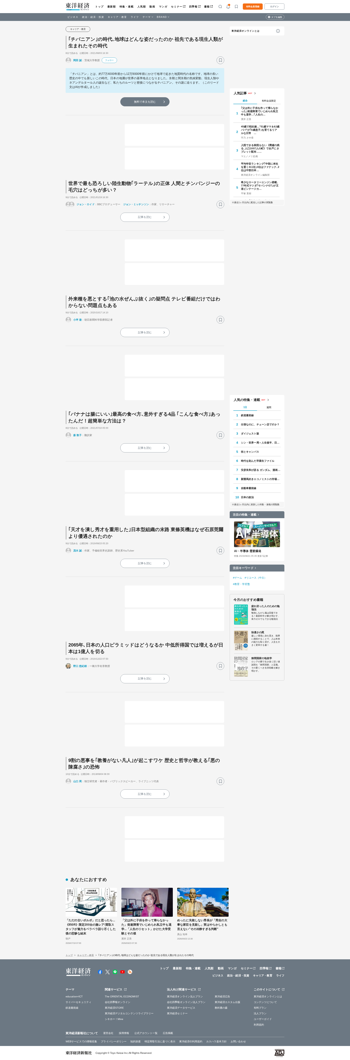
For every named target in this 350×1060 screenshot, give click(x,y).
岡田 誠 (77, 60)
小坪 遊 (77, 319)
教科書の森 (221, 1007)
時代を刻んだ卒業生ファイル (257, 460)
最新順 (111, 6)
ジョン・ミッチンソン (136, 204)
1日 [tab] (245, 407)
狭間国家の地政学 (261, 658)
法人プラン (260, 1013)
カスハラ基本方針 (216, 1041)
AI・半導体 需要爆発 (247, 551)
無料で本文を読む (145, 101)
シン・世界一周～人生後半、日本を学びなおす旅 (261, 442)
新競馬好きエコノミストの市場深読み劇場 (261, 479)
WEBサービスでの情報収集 (81, 1041)
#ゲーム (237, 577)
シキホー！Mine (114, 1019)
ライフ (135, 17)
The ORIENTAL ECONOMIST (122, 996)
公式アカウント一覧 (146, 1033)
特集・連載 (127, 6)
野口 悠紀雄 (80, 666)
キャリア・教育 (117, 17)
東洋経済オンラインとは (246, 30)
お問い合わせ (238, 1041)
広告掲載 (168, 1033)
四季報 (193, 6)
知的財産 (135, 1041)
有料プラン (260, 1007)
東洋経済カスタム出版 (227, 1002)
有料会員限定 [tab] (269, 100)
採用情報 (124, 1033)
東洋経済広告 (222, 996)
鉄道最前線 (247, 415)
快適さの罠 (257, 632)
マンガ (163, 6)
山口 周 (77, 781)
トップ (99, 6)
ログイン (274, 6)
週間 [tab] (269, 407)
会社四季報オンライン (118, 1002)
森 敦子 (77, 435)
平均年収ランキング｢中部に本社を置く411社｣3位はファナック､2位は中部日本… (260, 167)
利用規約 (259, 1024)
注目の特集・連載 (244, 514)
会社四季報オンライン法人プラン (186, 1002)
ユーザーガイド (263, 1019)
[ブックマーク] (220, 60)
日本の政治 (247, 497)
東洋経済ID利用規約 (190, 1041)
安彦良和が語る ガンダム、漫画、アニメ (261, 469)
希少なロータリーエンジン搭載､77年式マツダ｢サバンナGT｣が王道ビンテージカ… (260, 185)
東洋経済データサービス (181, 1007)
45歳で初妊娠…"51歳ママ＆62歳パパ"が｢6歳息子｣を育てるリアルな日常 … (260, 130)
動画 (152, 6)
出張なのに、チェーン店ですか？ (260, 424)
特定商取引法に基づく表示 (160, 1041)
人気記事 (240, 93)
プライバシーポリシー (114, 1041)
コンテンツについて (265, 1002)
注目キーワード (243, 568)
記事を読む (145, 216)
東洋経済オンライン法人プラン (185, 996)
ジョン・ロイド (86, 204)
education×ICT (74, 996)
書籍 (207, 6)
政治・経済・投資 (93, 17)
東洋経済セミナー (177, 1013)
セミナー (176, 6)
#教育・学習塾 (241, 584)
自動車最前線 (248, 488)
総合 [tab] (245, 100)
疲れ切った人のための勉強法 (265, 608)
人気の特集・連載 (247, 400)
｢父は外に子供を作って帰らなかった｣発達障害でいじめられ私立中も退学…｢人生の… (259, 111)
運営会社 (108, 1033)
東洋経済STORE (114, 1007)
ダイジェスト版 (250, 433)
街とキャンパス (250, 451)
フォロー (109, 60)
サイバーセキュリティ (78, 1002)
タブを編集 (276, 17)
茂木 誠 (77, 550)
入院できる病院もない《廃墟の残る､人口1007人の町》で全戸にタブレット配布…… (260, 148)
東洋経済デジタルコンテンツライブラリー (129, 1013)
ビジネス (72, 17)
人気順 (141, 6)
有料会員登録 (252, 6)
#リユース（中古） (256, 577)
